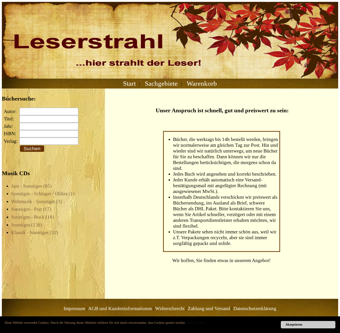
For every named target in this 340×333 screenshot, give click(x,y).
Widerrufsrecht (170, 308)
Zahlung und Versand (209, 308)
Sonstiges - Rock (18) (32, 217)
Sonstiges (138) (26, 225)
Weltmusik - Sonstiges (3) (36, 201)
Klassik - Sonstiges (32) (34, 232)
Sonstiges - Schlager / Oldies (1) (42, 193)
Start (129, 83)
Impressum (74, 308)
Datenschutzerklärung (254, 308)
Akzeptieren (293, 324)
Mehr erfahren (196, 322)
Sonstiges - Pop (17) (31, 209)
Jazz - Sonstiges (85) (31, 186)
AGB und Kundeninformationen (120, 308)
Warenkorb (202, 83)
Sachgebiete (161, 83)
